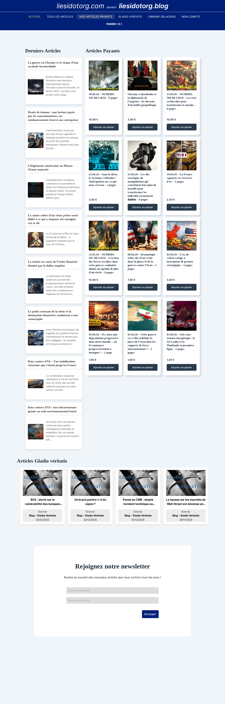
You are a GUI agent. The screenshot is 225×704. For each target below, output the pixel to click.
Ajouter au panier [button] (103, 127)
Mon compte (191, 16)
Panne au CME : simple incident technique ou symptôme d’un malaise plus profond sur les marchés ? (138, 502)
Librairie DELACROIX (162, 16)
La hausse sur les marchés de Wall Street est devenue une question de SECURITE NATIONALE (186, 502)
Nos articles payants (95, 16)
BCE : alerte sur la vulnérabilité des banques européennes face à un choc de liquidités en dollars (42, 502)
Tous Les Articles (60, 16)
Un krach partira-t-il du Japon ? (90, 502)
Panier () (114, 24)
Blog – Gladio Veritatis (42, 515)
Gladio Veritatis (130, 16)
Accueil (34, 16)
